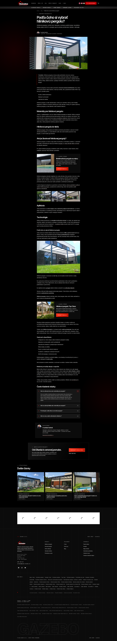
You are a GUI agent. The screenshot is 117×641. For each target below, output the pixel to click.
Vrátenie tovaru (86, 553)
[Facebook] (18, 567)
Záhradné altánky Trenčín (74, 613)
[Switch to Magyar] (84, 3)
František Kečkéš (44, 32)
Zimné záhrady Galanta (79, 610)
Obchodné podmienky (88, 551)
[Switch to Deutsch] (82, 3)
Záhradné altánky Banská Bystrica (60, 613)
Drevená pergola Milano (44, 582)
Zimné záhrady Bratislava (22, 610)
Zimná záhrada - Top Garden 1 (73, 586)
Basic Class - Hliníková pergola (37, 577)
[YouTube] (25, 567)
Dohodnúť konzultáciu (77, 450)
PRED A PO (40, 3)
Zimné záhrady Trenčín (68, 610)
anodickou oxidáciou (62, 118)
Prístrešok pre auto (80, 577)
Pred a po (66, 546)
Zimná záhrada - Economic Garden (59, 586)
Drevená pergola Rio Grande (79, 582)
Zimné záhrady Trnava (33, 610)
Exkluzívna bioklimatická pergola (55, 579)
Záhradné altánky (67, 7)
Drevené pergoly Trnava (35, 607)
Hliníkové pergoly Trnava (36, 604)
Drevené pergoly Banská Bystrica (59, 607)
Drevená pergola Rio (60, 584)
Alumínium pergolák (68, 592)
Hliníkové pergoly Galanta (88, 604)
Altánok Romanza (70, 588)
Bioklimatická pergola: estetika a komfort (73, 579)
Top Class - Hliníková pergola (67, 577)
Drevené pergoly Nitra (46, 607)
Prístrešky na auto (79, 7)
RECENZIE (33, 3)
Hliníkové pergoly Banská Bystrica (62, 604)
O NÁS (64, 3)
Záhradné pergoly (50, 592)
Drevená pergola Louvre (86, 584)
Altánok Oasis (53, 588)
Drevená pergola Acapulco (39, 584)
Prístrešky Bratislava (22, 616)
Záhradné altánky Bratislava (23, 613)
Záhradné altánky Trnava (36, 613)
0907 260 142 (72, 453)
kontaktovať (75, 380)
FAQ (45, 3)
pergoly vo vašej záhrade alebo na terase (69, 143)
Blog (42, 10)
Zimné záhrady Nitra (44, 610)
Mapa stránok (86, 548)
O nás (65, 544)
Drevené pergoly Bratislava (23, 607)
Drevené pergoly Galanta (84, 607)
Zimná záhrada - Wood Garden (45, 586)
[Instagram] (22, 567)
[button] (58, 53)
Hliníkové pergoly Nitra (48, 604)
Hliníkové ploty (76, 592)
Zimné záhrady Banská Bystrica (55, 610)
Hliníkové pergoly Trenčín (76, 604)
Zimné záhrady (57, 7)
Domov (38, 10)
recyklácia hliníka (59, 224)
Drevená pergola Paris (50, 584)
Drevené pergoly (47, 7)
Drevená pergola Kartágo (66, 582)
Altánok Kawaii (45, 588)
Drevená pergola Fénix (55, 582)
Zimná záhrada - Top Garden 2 (87, 586)
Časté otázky (86, 544)
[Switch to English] (79, 3)
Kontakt (85, 546)
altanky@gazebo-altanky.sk (23, 563)
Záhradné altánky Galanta (86, 613)
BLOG (60, 3)
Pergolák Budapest (59, 592)
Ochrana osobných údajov (88, 555)
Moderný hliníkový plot (88, 579)
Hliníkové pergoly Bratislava (23, 604)
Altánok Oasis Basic (61, 588)
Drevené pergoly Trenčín (72, 607)
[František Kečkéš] (38, 33)
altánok (60, 282)
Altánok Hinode (38, 588)
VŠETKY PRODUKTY (53, 3)
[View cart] (98, 3)
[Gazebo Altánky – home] (22, 3)
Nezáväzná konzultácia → (48, 435)
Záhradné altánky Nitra (47, 613)
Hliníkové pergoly (36, 7)
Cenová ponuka (91, 3)
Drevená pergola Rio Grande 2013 (73, 584)
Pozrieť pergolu (62, 168)
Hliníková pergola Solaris (41, 579)
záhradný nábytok (69, 288)
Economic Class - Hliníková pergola (52, 577)
